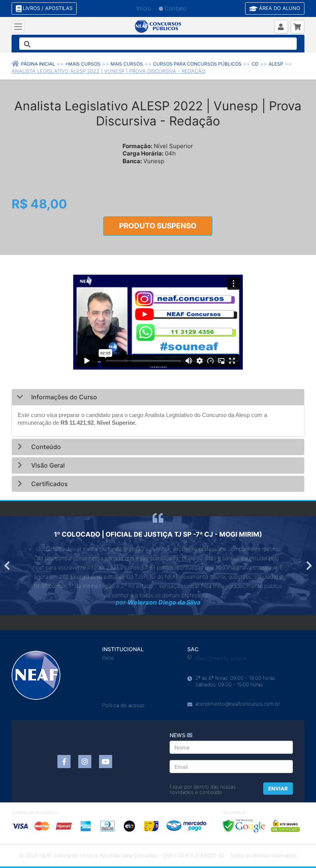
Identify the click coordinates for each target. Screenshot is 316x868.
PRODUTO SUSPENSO (158, 225)
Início (143, 8)
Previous (7, 565)
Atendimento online (221, 658)
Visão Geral (47, 465)
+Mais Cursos (83, 64)
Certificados (49, 484)
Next (308, 565)
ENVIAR (278, 788)
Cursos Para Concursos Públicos (197, 64)
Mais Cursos (127, 64)
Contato (175, 8)
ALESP (276, 64)
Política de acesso (123, 705)
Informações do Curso (63, 397)
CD (255, 64)
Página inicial (38, 64)
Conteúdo (45, 447)
